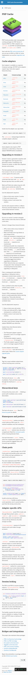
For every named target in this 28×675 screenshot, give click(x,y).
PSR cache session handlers (11, 646)
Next (22, 660)
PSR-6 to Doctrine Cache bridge (12, 639)
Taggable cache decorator (11, 644)
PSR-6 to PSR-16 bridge (10, 641)
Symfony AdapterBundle (10, 648)
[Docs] (2, 8)
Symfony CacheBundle (10, 650)
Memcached (6, 107)
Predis (4, 115)
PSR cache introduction (16, 51)
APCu (4, 78)
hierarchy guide (6, 412)
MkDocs (10, 670)
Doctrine (5, 90)
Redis (4, 119)
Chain (4, 86)
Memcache (6, 103)
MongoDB (5, 111)
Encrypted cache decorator (11, 643)
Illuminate (5, 99)
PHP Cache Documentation (15, 2)
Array (4, 82)
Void (4, 123)
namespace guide (20, 432)
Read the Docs (8, 672)
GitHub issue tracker (11, 656)
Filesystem (5, 95)
